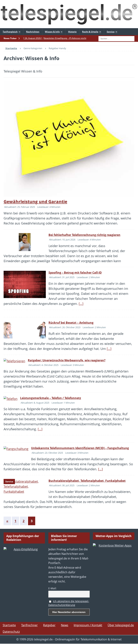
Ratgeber (49, 625)
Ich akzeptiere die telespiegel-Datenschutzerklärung (68, 603)
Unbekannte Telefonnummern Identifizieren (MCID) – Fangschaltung (80, 448)
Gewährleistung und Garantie (35, 201)
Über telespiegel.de (121, 625)
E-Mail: (52, 588)
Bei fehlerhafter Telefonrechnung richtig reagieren (84, 235)
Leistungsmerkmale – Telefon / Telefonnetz (50, 398)
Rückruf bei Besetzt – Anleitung (71, 323)
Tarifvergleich (10, 31)
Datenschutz (11, 632)
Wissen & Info (52, 31)
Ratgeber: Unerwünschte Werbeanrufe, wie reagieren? (66, 360)
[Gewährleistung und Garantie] (69, 139)
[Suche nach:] (116, 38)
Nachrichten (32, 31)
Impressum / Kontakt (88, 625)
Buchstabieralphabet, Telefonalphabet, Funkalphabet (87, 481)
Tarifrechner (29, 625)
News (64, 625)
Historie (72, 31)
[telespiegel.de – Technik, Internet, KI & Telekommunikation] (69, 14)
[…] (81, 303)
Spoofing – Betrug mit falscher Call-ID (75, 273)
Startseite (9, 625)
